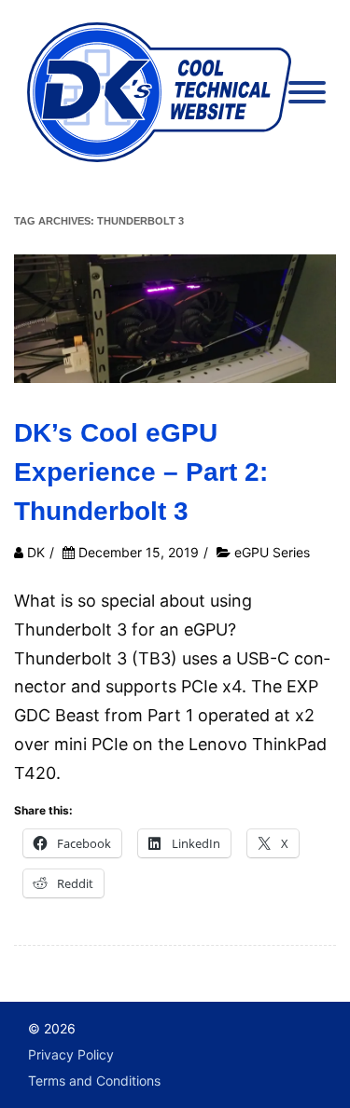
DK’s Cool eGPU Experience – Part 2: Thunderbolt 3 (141, 472)
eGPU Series (272, 552)
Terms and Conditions (94, 1080)
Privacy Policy (71, 1054)
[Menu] (307, 94)
